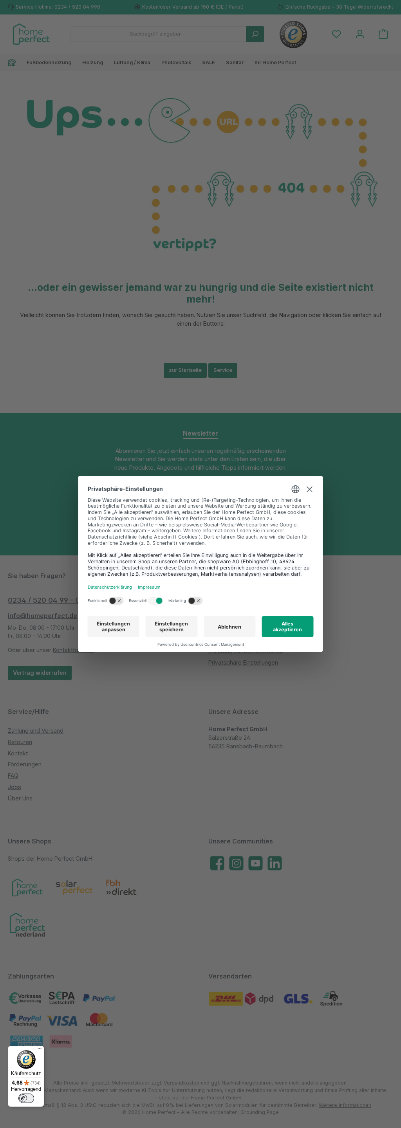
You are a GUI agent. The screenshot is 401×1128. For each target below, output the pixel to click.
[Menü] (39, 1050)
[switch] (26, 1098)
